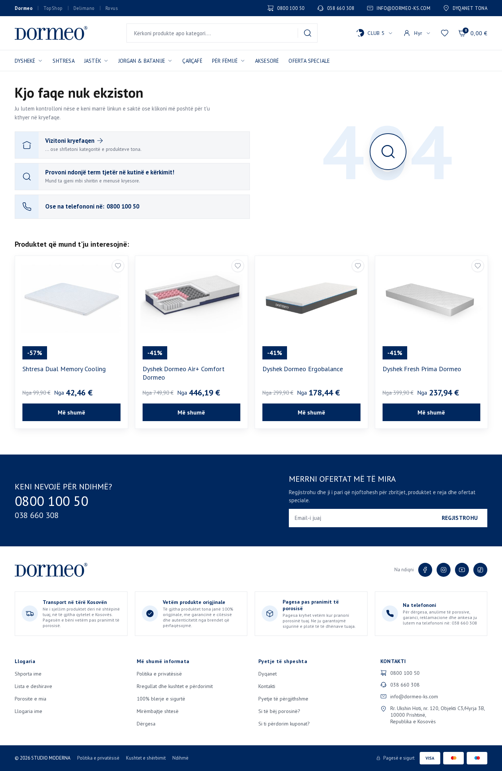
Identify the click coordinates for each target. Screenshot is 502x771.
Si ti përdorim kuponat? (284, 723)
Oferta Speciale (309, 60)
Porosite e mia (30, 698)
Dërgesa (146, 723)
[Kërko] (307, 33)
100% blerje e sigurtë (161, 698)
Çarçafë (192, 60)
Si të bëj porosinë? (279, 711)
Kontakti (266, 686)
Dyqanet (267, 673)
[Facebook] (425, 570)
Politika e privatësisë (159, 673)
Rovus (111, 8)
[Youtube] (462, 570)
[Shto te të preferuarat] (118, 266)
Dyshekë (25, 60)
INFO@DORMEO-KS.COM (403, 8)
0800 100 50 (291, 8)
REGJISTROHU (460, 517)
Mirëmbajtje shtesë (158, 711)
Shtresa (63, 60)
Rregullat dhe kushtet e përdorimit (175, 686)
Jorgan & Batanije (141, 60)
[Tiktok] (480, 570)
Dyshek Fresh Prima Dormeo (422, 369)
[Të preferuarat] (445, 33)
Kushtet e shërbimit (146, 758)
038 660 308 (341, 8)
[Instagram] (444, 570)
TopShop (53, 8)
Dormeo (24, 8)
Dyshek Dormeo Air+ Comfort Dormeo (184, 373)
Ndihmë (180, 758)
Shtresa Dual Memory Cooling (64, 369)
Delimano (84, 8)
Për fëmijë (225, 60)
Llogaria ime (28, 711)
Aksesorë (267, 60)
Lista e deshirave (33, 686)
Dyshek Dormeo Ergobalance (302, 369)
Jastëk (92, 60)
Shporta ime (28, 673)
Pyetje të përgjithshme (283, 698)
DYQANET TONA (470, 8)
